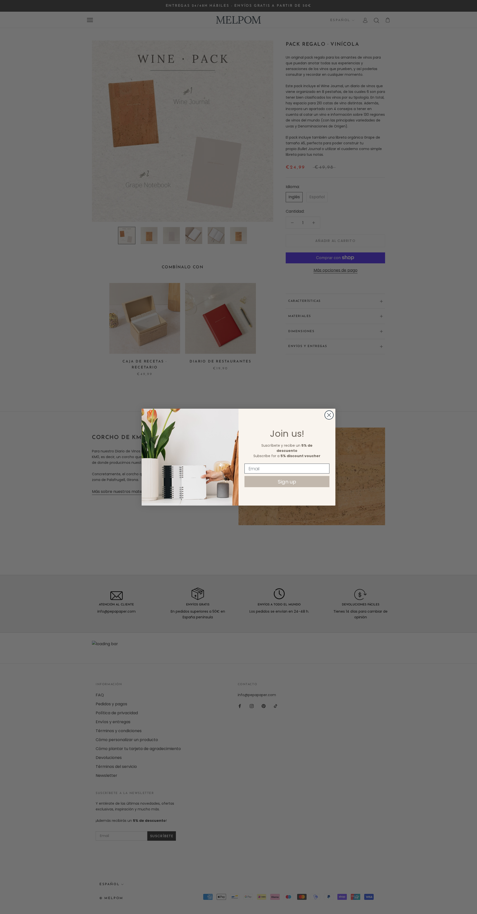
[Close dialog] (329, 415)
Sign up (287, 481)
